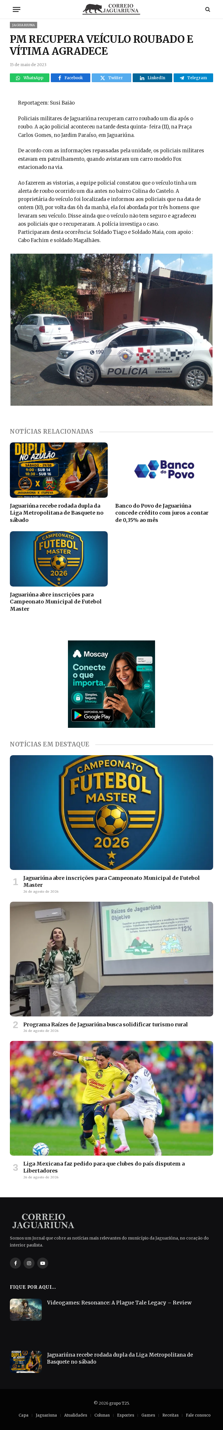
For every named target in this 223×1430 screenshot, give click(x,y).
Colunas (102, 1415)
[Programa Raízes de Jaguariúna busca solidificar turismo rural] (111, 959)
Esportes (125, 1415)
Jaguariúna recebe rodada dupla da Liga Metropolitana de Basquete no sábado (56, 512)
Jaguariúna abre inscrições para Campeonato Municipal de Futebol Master (56, 601)
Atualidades (75, 1415)
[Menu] (16, 9)
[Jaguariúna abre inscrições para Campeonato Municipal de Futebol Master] (59, 559)
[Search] (207, 9)
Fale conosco (198, 1415)
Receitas (170, 1415)
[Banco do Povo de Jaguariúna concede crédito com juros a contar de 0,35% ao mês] (164, 470)
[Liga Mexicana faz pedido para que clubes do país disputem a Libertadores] (111, 1098)
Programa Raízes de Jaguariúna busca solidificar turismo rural (105, 1024)
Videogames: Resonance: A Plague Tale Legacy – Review (119, 1303)
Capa (23, 1415)
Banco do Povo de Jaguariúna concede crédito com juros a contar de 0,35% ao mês (161, 512)
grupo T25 (119, 1403)
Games (148, 1415)
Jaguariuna (23, 25)
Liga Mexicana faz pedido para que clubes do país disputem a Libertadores (104, 1167)
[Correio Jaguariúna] (111, 9)
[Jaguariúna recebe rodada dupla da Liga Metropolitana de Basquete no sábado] (59, 470)
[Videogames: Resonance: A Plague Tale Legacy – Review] (26, 1310)
